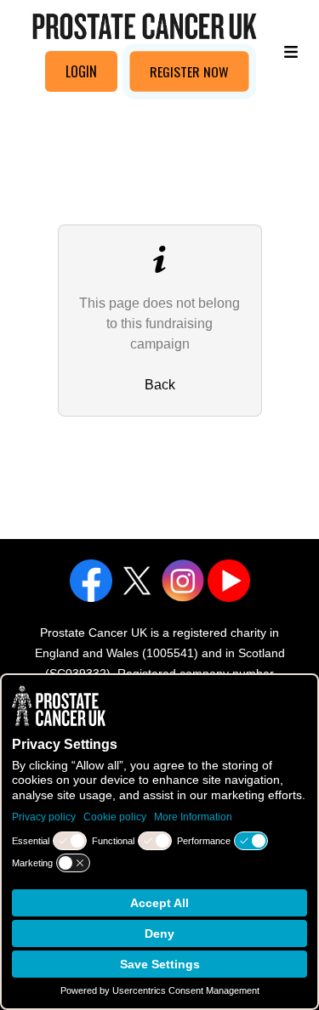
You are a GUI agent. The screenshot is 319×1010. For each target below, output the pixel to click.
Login (81, 71)
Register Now (189, 71)
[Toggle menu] (291, 51)
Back (160, 384)
